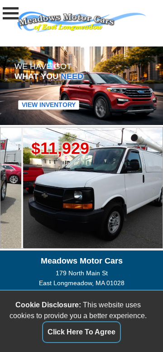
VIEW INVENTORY (49, 104)
